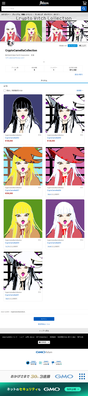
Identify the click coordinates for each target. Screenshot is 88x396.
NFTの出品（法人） (42, 337)
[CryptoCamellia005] (65, 119)
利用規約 (53, 337)
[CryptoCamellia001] (23, 276)
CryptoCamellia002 (12, 138)
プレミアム (16, 14)
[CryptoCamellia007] (23, 172)
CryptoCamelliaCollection (13, 135)
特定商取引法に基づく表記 (67, 337)
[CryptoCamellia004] (23, 224)
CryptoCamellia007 (12, 190)
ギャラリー (48, 14)
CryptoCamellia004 (12, 243)
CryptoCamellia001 (12, 295)
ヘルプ (21, 337)
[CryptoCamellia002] (23, 119)
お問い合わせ (30, 337)
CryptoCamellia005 (54, 138)
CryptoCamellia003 (54, 243)
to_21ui (8, 246)
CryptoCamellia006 (54, 190)
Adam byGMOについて (9, 337)
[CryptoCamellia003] (65, 224)
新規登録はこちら (44, 324)
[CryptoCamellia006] (65, 172)
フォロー (73, 46)
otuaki (50, 246)
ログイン (44, 319)
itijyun (49, 194)
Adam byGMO (5, 312)
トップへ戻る (44, 331)
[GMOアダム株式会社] (44, 352)
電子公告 (80, 337)
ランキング (39, 14)
